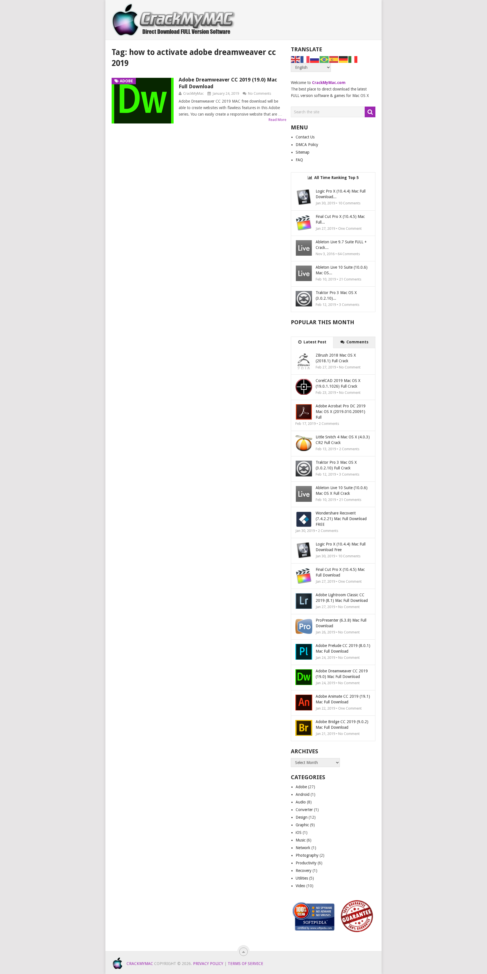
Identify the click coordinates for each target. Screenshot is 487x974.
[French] (305, 59)
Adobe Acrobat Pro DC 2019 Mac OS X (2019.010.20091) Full (341, 411)
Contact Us (305, 137)
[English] (295, 59)
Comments (356, 342)
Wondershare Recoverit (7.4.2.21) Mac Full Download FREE (341, 519)
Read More (277, 120)
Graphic (302, 825)
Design (301, 817)
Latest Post (314, 342)
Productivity (306, 863)
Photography (307, 855)
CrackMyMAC (140, 963)
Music (301, 840)
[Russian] (315, 59)
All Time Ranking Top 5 (336, 177)
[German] (343, 59)
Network (303, 847)
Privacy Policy (208, 963)
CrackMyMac (193, 93)
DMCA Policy (307, 144)
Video (300, 886)
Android (302, 794)
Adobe (301, 787)
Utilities (302, 878)
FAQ (299, 160)
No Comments (259, 93)
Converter (304, 809)
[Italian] (353, 59)
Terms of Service (245, 963)
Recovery (303, 870)
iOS (299, 832)
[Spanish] (334, 59)
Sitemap (302, 152)
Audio (301, 802)
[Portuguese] (324, 59)
